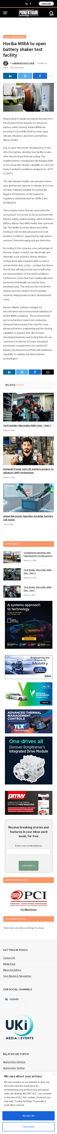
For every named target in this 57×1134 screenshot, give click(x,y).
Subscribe (46, 4)
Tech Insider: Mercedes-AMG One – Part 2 (38, 571)
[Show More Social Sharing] (51, 76)
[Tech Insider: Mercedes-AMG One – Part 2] (12, 574)
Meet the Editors (12, 970)
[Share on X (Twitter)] (25, 76)
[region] (28, 1103)
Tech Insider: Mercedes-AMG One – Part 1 (27, 426)
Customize (28, 1126)
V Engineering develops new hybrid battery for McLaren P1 (38, 554)
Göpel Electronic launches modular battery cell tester (28, 518)
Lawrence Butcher (23, 63)
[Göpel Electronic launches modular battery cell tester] (28, 497)
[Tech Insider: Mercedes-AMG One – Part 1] (28, 407)
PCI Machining (29, 909)
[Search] (51, 12)
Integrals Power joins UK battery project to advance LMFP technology (28, 471)
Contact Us (9, 957)
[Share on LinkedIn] (10, 76)
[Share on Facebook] (40, 76)
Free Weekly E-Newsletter (17, 976)
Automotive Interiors (14, 1062)
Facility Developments (14, 37)
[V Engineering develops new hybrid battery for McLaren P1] (12, 557)
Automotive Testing (14, 1068)
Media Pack (9, 964)
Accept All (28, 1115)
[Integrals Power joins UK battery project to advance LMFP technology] (28, 450)
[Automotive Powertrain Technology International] (28, 13)
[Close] (54, 1074)
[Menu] (5, 12)
